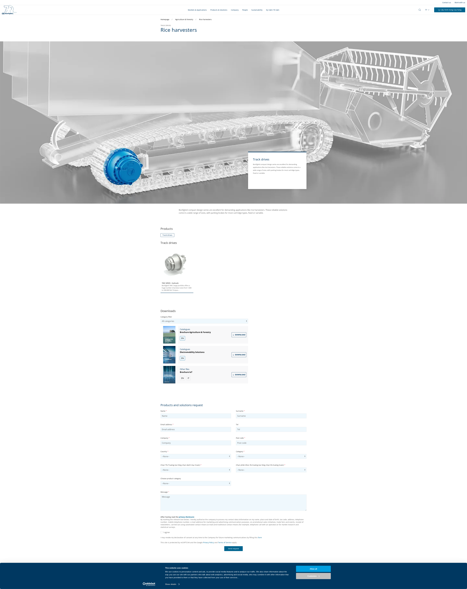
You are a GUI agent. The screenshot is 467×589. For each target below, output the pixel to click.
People (245, 10)
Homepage (165, 19)
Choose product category (171, 478)
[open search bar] (419, 10)
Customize (312, 576)
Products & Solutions (218, 10)
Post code (240, 438)
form (260, 537)
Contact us (446, 2)
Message (165, 492)
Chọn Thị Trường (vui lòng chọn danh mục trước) (181, 465)
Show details (170, 584)
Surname (240, 411)
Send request (233, 548)
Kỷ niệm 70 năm (272, 10)
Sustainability (256, 10)
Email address (167, 424)
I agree (166, 532)
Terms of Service (225, 542)
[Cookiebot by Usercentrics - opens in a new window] (149, 584)
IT (188, 378)
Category (240, 451)
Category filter (166, 317)
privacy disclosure (186, 517)
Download (239, 335)
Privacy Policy (208, 542)
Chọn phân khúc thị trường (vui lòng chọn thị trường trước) (260, 465)
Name (164, 411)
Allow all (313, 569)
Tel (237, 424)
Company (235, 10)
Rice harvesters (205, 19)
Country (164, 451)
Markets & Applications (197, 10)
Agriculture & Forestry (184, 19)
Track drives (167, 235)
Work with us (460, 2)
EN (182, 338)
